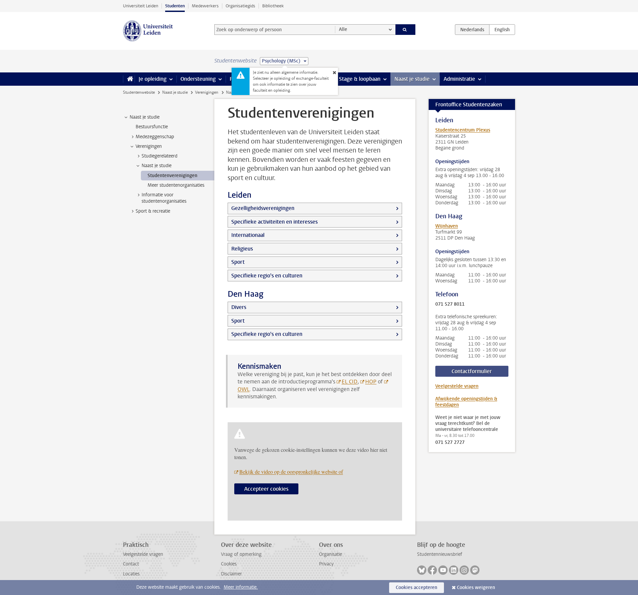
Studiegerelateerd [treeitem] (159, 156)
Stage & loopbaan (359, 78)
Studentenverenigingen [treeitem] (172, 175)
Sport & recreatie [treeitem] (153, 211)
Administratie (459, 78)
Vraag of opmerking (241, 554)
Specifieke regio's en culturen (266, 275)
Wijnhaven (446, 226)
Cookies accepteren (416, 587)
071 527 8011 (450, 304)
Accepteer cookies (266, 488)
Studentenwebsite (139, 92)
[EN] (502, 29)
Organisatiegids (240, 6)
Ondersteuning (198, 78)
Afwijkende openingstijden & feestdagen (466, 402)
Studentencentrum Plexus (462, 130)
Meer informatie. (241, 587)
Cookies (229, 564)
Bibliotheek (273, 6)
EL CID (350, 381)
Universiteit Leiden (140, 6)
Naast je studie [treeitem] (145, 117)
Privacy (326, 564)
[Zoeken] (405, 29)
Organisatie (330, 554)
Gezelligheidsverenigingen (262, 208)
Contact (131, 564)
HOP (370, 381)
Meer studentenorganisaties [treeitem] (176, 185)
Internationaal (248, 235)
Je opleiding (152, 78)
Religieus (242, 248)
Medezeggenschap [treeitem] (155, 137)
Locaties (131, 574)
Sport (238, 261)
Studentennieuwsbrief (439, 554)
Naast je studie (412, 78)
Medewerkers (205, 6)
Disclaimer (231, 574)
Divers (238, 307)
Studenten (175, 6)
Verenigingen (206, 92)
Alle (343, 29)
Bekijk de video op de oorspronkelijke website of (291, 471)
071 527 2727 (450, 443)
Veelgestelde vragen (456, 386)
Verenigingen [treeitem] (149, 146)
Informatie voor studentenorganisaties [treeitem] (164, 198)
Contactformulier (472, 371)
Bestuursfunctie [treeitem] (152, 127)
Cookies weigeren (476, 587)
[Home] (129, 79)
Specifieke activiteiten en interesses (274, 221)
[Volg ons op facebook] (432, 570)
